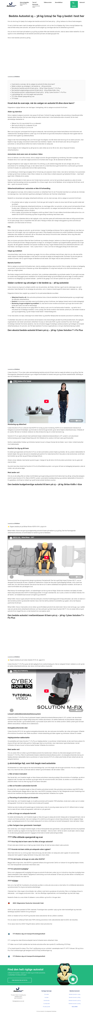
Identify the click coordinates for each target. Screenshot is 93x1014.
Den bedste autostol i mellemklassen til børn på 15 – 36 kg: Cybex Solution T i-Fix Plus (39, 92)
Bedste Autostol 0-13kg (74, 994)
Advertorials (46, 1000)
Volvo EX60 (75, 1006)
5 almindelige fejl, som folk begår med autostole (27, 94)
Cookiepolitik (46, 1003)
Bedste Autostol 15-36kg (75, 1003)
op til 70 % (66, 807)
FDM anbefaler (58, 801)
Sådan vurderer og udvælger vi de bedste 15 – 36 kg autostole (31, 86)
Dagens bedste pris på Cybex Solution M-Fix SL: (27, 660)
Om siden (46, 994)
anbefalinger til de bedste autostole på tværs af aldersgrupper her (38, 33)
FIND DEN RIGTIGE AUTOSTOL (19, 980)
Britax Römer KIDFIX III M (28, 526)
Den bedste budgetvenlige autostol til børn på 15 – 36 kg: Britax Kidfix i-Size (36, 90)
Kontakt (46, 997)
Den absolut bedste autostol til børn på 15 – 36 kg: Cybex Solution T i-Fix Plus (36, 88)
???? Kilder (15, 98)
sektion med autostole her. (43, 924)
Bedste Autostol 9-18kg (74, 997)
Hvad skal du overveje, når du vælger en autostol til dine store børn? (33, 84)
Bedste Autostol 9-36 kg (75, 1000)
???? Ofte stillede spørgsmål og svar (23, 96)
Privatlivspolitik (46, 1006)
